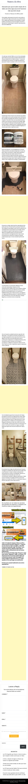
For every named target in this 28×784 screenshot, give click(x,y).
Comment (5, 694)
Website (4, 725)
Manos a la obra (14, 1)
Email (4, 719)
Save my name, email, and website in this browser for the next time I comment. (14, 732)
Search (4, 743)
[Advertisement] (14, 41)
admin (21, 13)
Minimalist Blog (22, 780)
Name (4, 713)
